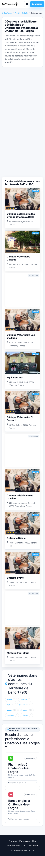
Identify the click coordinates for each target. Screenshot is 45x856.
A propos (13, 841)
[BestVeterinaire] (10, 4)
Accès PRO (34, 845)
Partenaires (24, 841)
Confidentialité (13, 845)
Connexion (37, 4)
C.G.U (24, 845)
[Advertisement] (22, 91)
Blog (34, 841)
